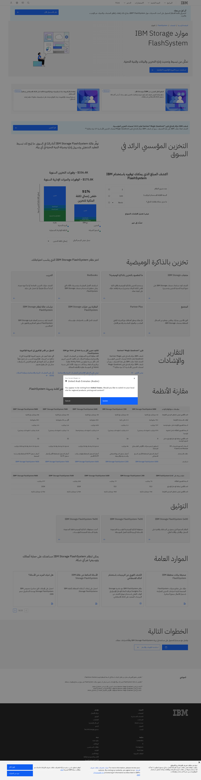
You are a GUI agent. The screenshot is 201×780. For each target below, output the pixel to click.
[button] (199, 762)
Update (105, 401)
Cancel (67, 401)
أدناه (62, 770)
